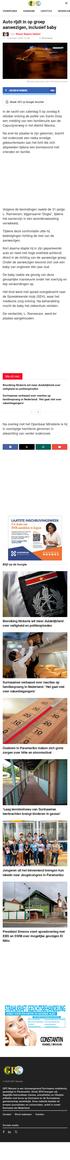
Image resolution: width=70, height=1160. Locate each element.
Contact (7, 1114)
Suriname (29, 11)
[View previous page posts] (31, 411)
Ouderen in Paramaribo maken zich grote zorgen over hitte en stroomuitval (33, 750)
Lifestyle (46, 11)
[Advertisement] (35, 179)
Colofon (39, 1114)
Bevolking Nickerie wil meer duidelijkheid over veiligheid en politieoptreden (31, 387)
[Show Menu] (3, 3)
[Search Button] (66, 3)
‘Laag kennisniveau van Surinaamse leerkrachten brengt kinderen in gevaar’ (32, 811)
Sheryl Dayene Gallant (28, 34)
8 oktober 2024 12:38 (18, 38)
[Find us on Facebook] (3, 1132)
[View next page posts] (38, 411)
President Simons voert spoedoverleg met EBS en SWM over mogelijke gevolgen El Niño (34, 936)
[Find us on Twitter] (16, 1132)
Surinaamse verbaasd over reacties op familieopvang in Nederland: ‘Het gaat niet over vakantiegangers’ (32, 399)
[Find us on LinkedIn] (9, 1132)
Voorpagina (10, 11)
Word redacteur (23, 1114)
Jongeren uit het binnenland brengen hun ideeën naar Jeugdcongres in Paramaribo (33, 872)
